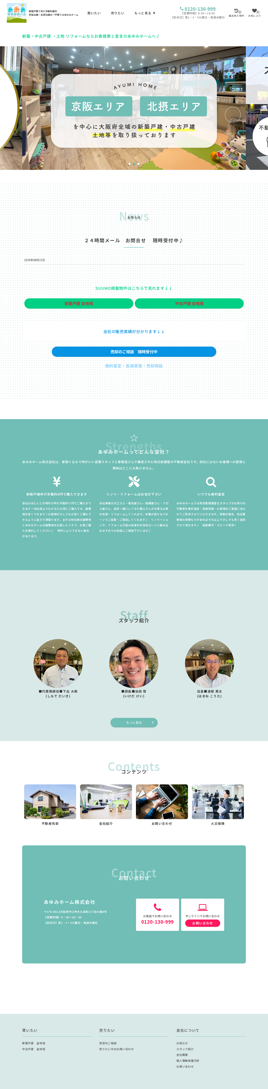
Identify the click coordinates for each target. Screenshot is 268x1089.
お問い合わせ (202, 923)
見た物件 (236, 14)
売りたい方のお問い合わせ (116, 1049)
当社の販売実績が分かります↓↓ (134, 331)
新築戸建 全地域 (33, 1043)
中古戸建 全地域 (33, 1049)
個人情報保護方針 (188, 1061)
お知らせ (182, 1043)
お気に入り (254, 14)
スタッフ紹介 (185, 1049)
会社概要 (182, 1055)
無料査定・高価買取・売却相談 (134, 366)
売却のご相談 (108, 1043)
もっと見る (142, 13)
